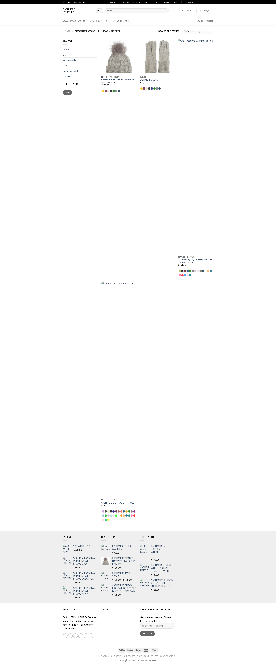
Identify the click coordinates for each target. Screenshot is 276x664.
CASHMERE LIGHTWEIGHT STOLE (117, 503)
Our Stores (136, 2)
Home (99, 21)
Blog (146, 2)
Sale (108, 21)
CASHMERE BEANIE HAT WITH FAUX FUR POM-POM (118, 81)
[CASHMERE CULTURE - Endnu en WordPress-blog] (77, 10)
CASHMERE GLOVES (149, 80)
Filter (67, 92)
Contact (155, 2)
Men (92, 21)
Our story (125, 2)
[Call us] (206, 2)
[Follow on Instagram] (201, 2)
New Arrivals (69, 21)
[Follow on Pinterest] (209, 2)
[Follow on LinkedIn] (212, 2)
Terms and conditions (170, 2)
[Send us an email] (204, 2)
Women (82, 21)
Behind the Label (121, 21)
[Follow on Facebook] (198, 2)
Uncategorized (70, 71)
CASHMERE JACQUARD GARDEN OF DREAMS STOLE (195, 261)
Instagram (113, 2)
